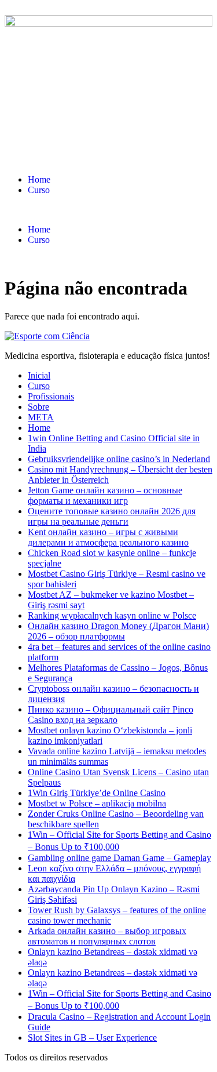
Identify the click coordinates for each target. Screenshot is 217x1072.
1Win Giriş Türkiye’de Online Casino (96, 793)
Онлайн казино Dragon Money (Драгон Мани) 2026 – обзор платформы (118, 631)
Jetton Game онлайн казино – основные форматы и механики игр (105, 495)
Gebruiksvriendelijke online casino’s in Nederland (119, 459)
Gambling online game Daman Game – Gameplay (119, 858)
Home (39, 179)
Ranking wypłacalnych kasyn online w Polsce (112, 615)
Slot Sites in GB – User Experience (92, 1037)
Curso (39, 190)
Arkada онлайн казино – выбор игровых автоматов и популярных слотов (107, 936)
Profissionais (51, 396)
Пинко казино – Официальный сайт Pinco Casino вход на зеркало (110, 714)
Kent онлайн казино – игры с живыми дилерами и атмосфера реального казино (108, 537)
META (41, 417)
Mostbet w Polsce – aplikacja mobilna (97, 803)
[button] (108, 210)
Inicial (39, 375)
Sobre (38, 407)
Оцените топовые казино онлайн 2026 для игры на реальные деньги (112, 516)
